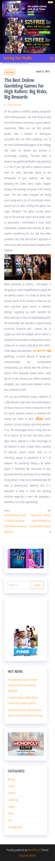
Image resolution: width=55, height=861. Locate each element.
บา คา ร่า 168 (42, 351)
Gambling (13, 800)
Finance (12, 793)
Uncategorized (15, 827)
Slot (10, 820)
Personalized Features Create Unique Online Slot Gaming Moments (22, 685)
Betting (10, 72)
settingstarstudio (14, 105)
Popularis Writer (27, 855)
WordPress (33, 850)
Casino (11, 786)
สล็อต (39, 418)
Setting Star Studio (18, 58)
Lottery (11, 806)
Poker (11, 813)
